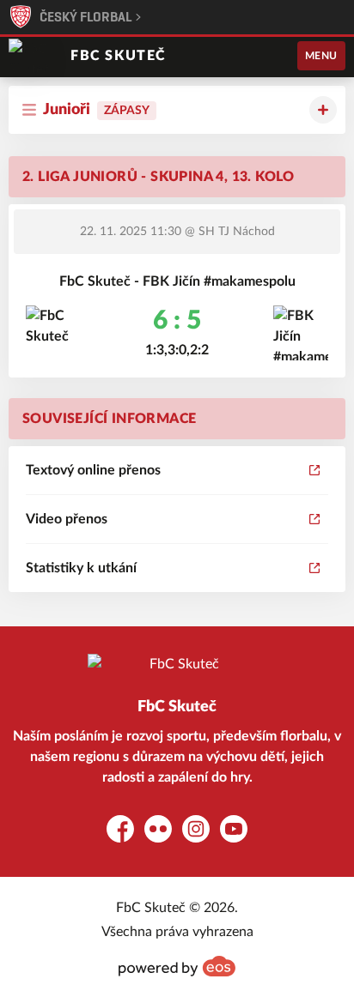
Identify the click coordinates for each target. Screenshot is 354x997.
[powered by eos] (177, 966)
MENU (321, 56)
